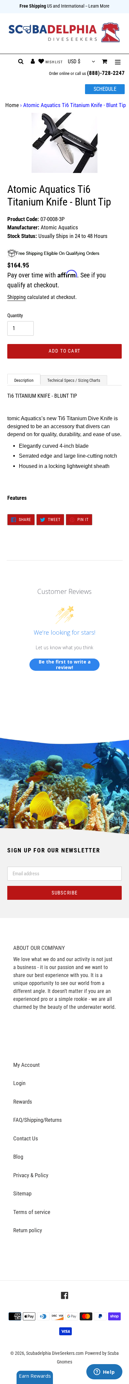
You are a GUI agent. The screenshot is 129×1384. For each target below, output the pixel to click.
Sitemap (22, 1193)
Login (19, 1083)
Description (23, 380)
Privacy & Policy (30, 1175)
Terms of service (31, 1212)
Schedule (105, 89)
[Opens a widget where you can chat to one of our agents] (104, 1372)
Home (12, 105)
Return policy (27, 1230)
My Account (26, 1065)
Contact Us (25, 1138)
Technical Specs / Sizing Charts (73, 380)
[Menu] (118, 61)
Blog (18, 1156)
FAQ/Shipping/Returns (37, 1120)
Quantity (15, 315)
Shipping (16, 297)
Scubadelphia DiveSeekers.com (55, 1353)
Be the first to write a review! (65, 665)
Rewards (22, 1101)
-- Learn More (97, 6)
